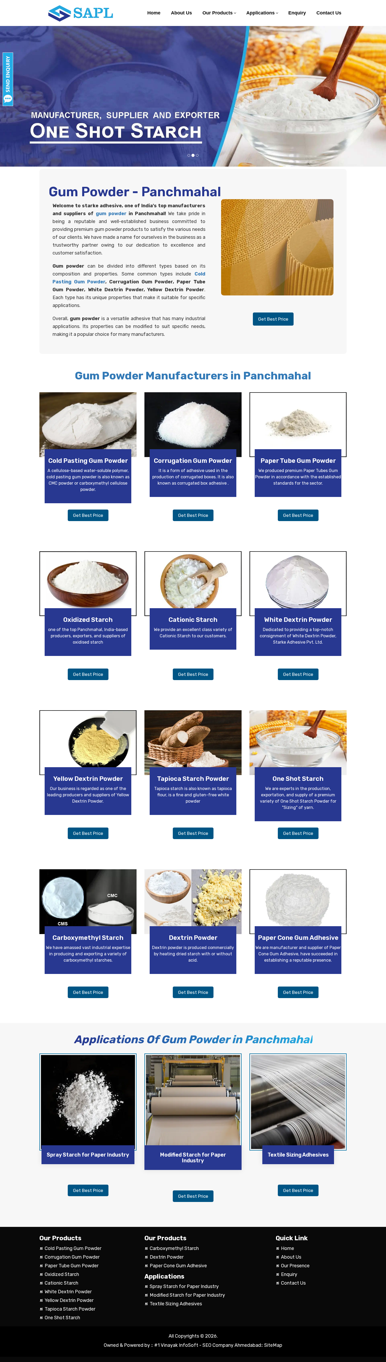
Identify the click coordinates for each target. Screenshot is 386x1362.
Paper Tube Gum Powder (298, 460)
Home (153, 12)
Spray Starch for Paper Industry (88, 1155)
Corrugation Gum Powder (193, 460)
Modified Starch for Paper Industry (193, 1158)
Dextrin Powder (193, 937)
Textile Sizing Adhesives (298, 1155)
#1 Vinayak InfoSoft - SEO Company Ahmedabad (207, 1345)
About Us (181, 12)
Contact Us (328, 12)
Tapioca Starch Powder (193, 778)
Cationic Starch (193, 619)
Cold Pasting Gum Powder (88, 460)
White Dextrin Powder (298, 619)
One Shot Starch (298, 778)
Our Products (217, 12)
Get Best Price (273, 319)
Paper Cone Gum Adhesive (298, 937)
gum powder (111, 213)
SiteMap (273, 1345)
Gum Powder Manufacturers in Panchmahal (193, 375)
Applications (260, 12)
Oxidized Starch (88, 619)
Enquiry (297, 12)
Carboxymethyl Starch (88, 937)
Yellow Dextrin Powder (88, 778)
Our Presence (295, 1266)
